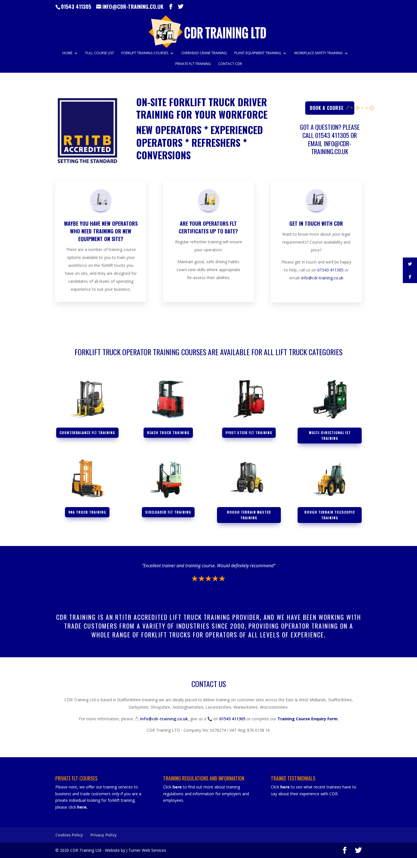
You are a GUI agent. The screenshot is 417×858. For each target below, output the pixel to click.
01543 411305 (76, 6)
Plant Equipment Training (257, 53)
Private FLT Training (193, 64)
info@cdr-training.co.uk (331, 147)
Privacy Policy (103, 835)
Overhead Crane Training (204, 53)
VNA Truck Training (87, 512)
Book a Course (327, 107)
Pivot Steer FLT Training (249, 432)
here (82, 807)
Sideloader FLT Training (168, 512)
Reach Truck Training (168, 432)
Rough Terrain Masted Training (249, 515)
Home (67, 53)
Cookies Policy (69, 835)
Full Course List (99, 53)
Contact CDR (230, 64)
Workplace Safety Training (318, 53)
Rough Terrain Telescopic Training (329, 515)
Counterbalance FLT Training (87, 432)
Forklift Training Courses (144, 53)
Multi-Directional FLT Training (330, 435)
